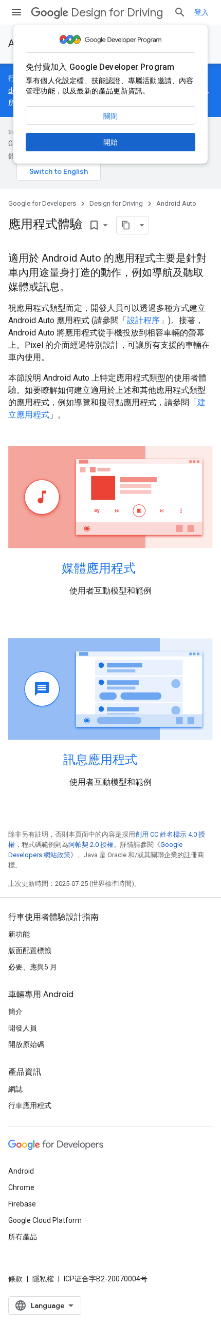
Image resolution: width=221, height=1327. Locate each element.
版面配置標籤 (29, 950)
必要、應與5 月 (32, 967)
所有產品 (22, 1237)
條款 (15, 1279)
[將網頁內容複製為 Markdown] (126, 225)
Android (21, 1171)
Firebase (22, 1204)
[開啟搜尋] (180, 12)
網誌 (15, 1089)
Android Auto (176, 203)
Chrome (21, 1187)
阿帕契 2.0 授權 (91, 844)
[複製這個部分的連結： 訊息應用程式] (147, 761)
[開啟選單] (16, 12)
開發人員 (22, 1028)
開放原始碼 (26, 1044)
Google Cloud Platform (45, 1220)
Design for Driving (117, 12)
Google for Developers (42, 203)
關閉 (110, 116)
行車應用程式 (29, 1105)
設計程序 (143, 320)
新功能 (19, 934)
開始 (110, 142)
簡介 (15, 1011)
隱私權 (43, 1279)
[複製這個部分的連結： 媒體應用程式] (149, 569)
